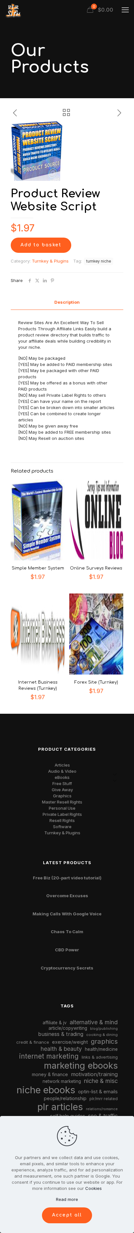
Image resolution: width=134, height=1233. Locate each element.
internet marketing (49, 1056)
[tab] (67, 302)
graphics (104, 1041)
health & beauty (61, 1048)
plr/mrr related (103, 1098)
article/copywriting (67, 1028)
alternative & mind (94, 1022)
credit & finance (32, 1042)
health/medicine (101, 1049)
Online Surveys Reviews (96, 568)
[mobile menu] (125, 9)
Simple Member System (38, 568)
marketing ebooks (81, 1065)
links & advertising (100, 1057)
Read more (67, 1199)
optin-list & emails (98, 1092)
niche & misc (101, 1080)
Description (67, 302)
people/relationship (65, 1098)
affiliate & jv (55, 1022)
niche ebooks (46, 1090)
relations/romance (102, 1109)
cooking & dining (102, 1034)
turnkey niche (98, 261)
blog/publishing (104, 1029)
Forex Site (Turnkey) (96, 682)
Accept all (67, 1215)
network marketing (62, 1081)
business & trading (60, 1034)
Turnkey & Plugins (50, 261)
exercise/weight (70, 1042)
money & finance (50, 1074)
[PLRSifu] (13, 10)
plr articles (60, 1106)
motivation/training (94, 1074)
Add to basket (40, 244)
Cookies (93, 1188)
